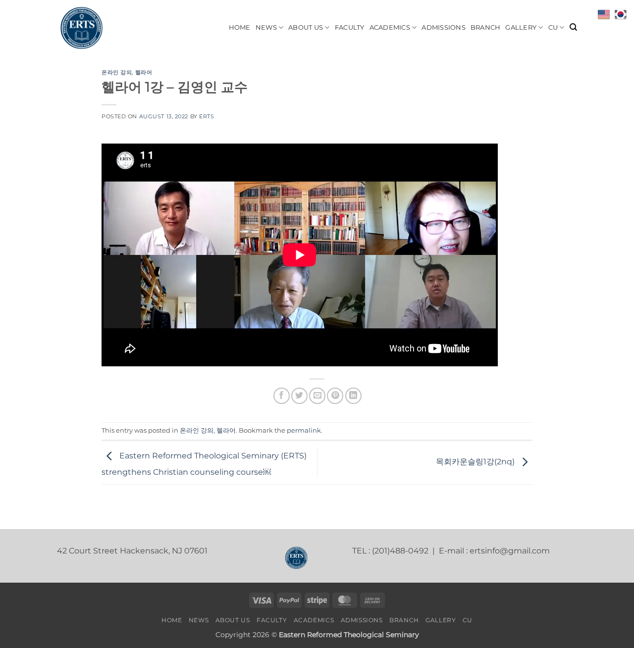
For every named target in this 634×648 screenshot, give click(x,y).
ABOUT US (305, 27)
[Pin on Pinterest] (335, 396)
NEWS (266, 27)
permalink (304, 430)
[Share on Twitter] (299, 396)
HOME (240, 27)
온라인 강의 (117, 72)
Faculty (350, 27)
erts (206, 116)
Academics (390, 27)
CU (553, 27)
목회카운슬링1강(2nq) (476, 462)
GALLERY (520, 27)
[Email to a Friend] (317, 396)
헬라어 (144, 72)
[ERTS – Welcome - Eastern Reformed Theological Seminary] (106, 27)
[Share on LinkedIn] (353, 396)
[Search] (573, 27)
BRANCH (486, 27)
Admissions (444, 27)
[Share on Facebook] (281, 396)
